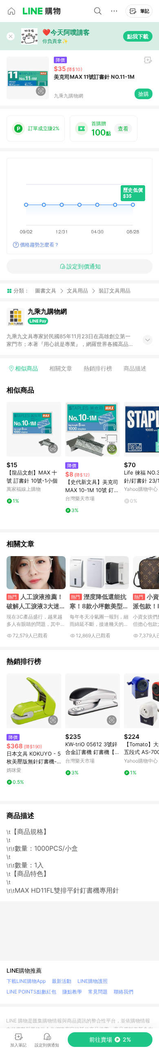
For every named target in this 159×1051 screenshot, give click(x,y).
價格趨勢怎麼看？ (39, 245)
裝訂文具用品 (114, 291)
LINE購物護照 (92, 981)
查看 (123, 128)
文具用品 (77, 290)
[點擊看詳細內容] (34, 429)
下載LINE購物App (26, 981)
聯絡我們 (123, 992)
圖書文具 (45, 290)
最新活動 (61, 981)
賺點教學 (72, 992)
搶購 (143, 94)
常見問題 (98, 992)
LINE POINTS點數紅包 (31, 992)
